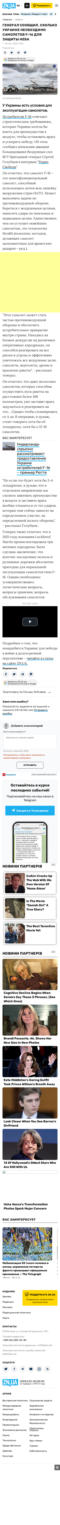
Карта (5, 1318)
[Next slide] (55, 14)
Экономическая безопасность (39, 1421)
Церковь (7, 1450)
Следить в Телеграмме (32, 810)
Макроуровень (10, 1414)
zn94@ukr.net (44, 1345)
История (34, 1435)
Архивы (6, 1296)
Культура (7, 1456)
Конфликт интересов (42, 1414)
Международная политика (11, 1407)
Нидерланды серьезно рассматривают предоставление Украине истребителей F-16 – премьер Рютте (33, 458)
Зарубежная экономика (37, 1407)
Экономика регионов (14, 1430)
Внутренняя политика (15, 1400)
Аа (27, 5)
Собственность (38, 1451)
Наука (6, 1435)
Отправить (30, 765)
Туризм (34, 1445)
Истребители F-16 (17, 116)
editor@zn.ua (9, 1354)
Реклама (7, 1307)
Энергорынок (10, 1419)
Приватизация (10, 1424)
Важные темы (10, 14)
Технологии (9, 1440)
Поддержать (43, 5)
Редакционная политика (16, 1312)
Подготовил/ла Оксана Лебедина (24, 691)
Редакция (8, 1301)
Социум (34, 1430)
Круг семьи (36, 1440)
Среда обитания (11, 1445)
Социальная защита (41, 1400)
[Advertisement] (30, 282)
